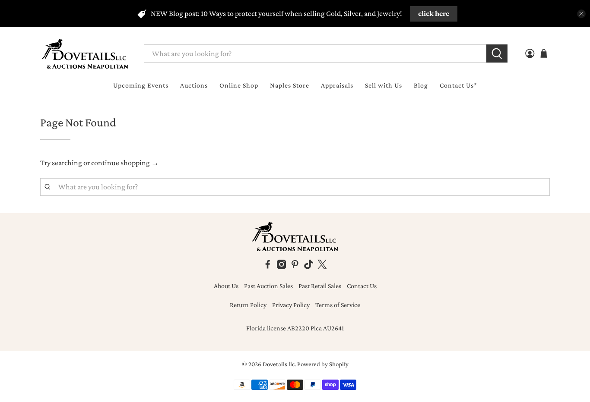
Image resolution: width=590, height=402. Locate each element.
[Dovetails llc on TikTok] (309, 266)
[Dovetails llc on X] (322, 266)
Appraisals (337, 85)
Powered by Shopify (323, 364)
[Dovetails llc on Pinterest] (295, 266)
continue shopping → (125, 162)
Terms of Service (337, 304)
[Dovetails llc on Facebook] (268, 266)
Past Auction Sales (268, 285)
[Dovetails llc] (85, 54)
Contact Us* (458, 85)
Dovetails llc (279, 364)
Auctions (194, 85)
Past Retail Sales (319, 285)
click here (433, 13)
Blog (421, 85)
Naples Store (289, 85)
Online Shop (238, 85)
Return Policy (248, 304)
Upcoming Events (140, 85)
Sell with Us (383, 85)
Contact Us (362, 285)
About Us (226, 285)
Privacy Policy (291, 304)
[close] (581, 13)
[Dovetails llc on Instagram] (281, 266)
